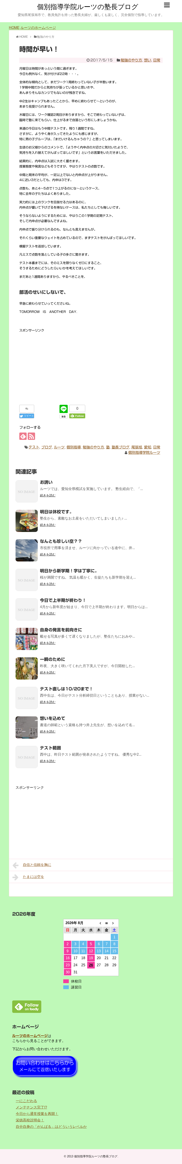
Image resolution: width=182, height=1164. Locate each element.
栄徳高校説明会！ (30, 1120)
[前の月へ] (99, 923)
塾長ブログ (120, 447)
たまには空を (33, 877)
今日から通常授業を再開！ (37, 1114)
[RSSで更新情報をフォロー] (31, 436)
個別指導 (74, 447)
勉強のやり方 (131, 60)
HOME (14, 28)
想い (147, 60)
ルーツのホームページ (38, 28)
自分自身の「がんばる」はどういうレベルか (51, 1126)
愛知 (147, 447)
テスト (34, 447)
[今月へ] (106, 923)
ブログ (46, 447)
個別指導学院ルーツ (144, 452)
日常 (156, 60)
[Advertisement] (91, 364)
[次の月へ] (114, 923)
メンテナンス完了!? (31, 1107)
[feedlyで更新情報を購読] (23, 436)
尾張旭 (136, 447)
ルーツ (59, 447)
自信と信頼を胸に (37, 865)
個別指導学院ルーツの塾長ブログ (87, 6)
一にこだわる (26, 1101)
